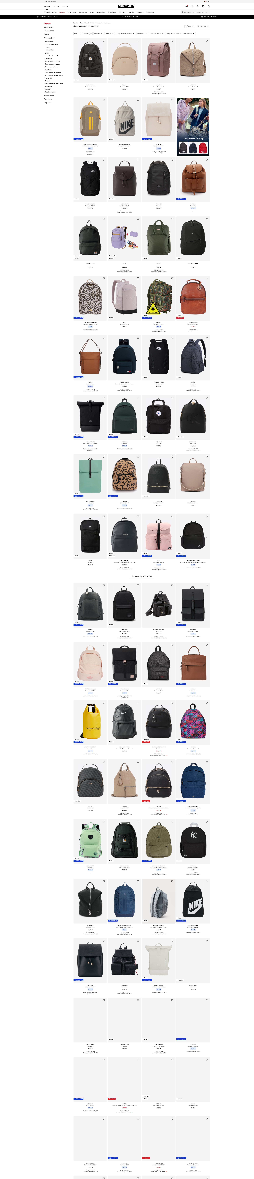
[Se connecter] (192, 6)
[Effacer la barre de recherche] (208, 12)
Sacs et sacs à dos (95, 23)
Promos (85, 33)
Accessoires (84, 23)
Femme (47, 6)
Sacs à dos (107, 23)
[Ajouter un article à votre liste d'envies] (104, 41)
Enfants (65, 6)
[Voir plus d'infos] (90, 92)
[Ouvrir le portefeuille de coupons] (186, 6)
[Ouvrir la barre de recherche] (182, 12)
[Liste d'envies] (203, 6)
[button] (189, 26)
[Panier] (209, 6)
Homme (56, 6)
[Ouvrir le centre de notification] (197, 6)
